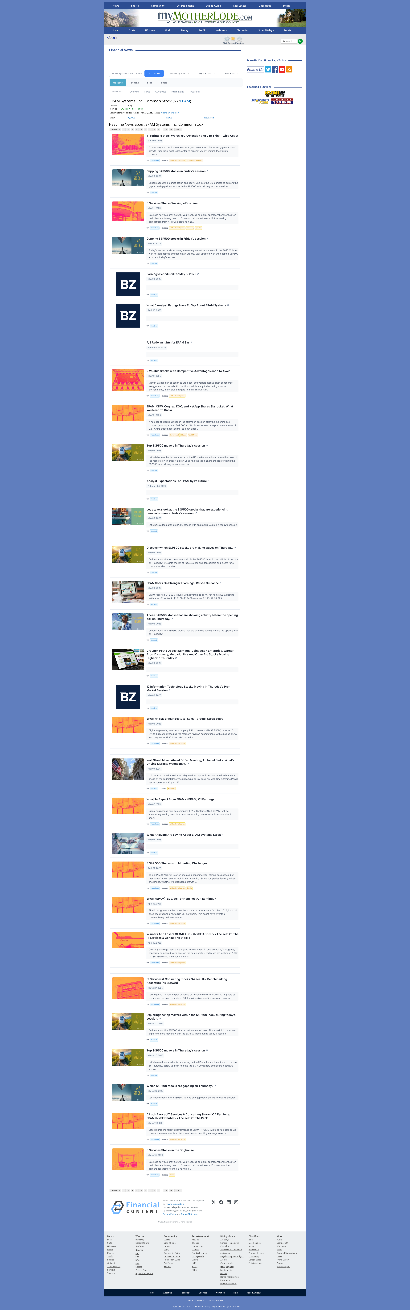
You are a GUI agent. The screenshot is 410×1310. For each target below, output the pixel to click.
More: (280, 1236)
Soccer (138, 1266)
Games (195, 1249)
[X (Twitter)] (213, 1207)
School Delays (266, 30)
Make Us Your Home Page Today (266, 60)
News (116, 5)
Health (167, 1246)
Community (157, 5)
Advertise (220, 1293)
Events (167, 1239)
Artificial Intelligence (177, 160)
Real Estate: (227, 1266)
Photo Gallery (283, 1259)
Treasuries (195, 91)
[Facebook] (221, 1207)
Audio (279, 1239)
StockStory (155, 160)
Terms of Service (195, 1300)
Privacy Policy (169, 1214)
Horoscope (197, 1246)
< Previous (115, 129)
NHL (137, 1263)
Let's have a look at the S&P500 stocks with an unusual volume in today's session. (193, 524)
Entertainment (185, 5)
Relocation (225, 1280)
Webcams (221, 30)
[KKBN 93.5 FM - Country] (282, 100)
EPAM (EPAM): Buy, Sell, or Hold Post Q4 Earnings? (181, 898)
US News (150, 30)
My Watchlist (205, 73)
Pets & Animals (255, 1263)
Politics (110, 1259)
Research (209, 117)
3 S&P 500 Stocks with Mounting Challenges (177, 863)
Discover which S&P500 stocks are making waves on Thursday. (191, 547)
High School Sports (144, 1273)
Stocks (135, 82)
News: (110, 1236)
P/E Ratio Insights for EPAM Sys (170, 342)
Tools (164, 82)
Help (236, 1293)
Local (116, 30)
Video (279, 1249)
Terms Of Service (189, 1214)
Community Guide (172, 1253)
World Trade (193, 435)
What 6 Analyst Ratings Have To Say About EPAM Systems (188, 305)
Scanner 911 (282, 1243)
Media (286, 5)
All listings (224, 1239)
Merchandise (255, 1243)
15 (166, 129)
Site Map (203, 1293)
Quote (131, 117)
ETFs (149, 82)
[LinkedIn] (228, 1207)
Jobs (251, 1239)
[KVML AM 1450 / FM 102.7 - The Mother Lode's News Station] (275, 93)
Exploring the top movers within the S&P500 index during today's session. (191, 1016)
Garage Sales (255, 1259)
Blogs (166, 1249)
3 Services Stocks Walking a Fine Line (172, 203)
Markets (118, 82)
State (132, 30)
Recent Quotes (178, 73)
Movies (195, 1239)
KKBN (194, 1269)
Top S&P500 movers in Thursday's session (177, 445)
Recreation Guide (172, 1259)
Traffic (202, 30)
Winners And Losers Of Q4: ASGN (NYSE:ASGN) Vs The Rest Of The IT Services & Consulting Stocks (192, 935)
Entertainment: (201, 1236)
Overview (134, 91)
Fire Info (167, 1266)
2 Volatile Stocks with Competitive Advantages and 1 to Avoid (188, 371)
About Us (167, 1293)
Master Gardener (228, 1283)
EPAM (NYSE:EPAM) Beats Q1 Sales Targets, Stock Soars (185, 718)
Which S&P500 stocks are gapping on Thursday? (181, 1086)
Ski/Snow (139, 1246)
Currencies (160, 91)
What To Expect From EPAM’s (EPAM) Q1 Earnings (180, 799)
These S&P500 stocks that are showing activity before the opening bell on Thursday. (192, 616)
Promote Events (256, 1253)
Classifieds (264, 5)
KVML (194, 1263)
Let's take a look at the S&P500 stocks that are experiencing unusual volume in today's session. (187, 511)
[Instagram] (236, 1207)
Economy (190, 228)
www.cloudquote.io (175, 1203)
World (168, 30)
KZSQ (194, 1266)
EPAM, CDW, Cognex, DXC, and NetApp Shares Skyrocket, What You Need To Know (190, 408)
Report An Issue (254, 1293)
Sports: (139, 1249)
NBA (137, 1260)
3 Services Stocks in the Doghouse (170, 1150)
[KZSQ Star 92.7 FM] (259, 100)
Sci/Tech (111, 1269)
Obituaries (242, 30)
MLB (137, 1256)
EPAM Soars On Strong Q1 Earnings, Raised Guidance (184, 583)
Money (185, 30)
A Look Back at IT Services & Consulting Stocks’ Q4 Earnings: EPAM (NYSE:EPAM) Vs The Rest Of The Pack (188, 1116)
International (177, 91)
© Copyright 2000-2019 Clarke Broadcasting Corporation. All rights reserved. (205, 1306)
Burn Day (139, 1239)
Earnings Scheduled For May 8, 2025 (173, 274)
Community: (171, 1236)
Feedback (185, 1293)
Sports (135, 5)
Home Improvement (229, 1277)
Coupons (281, 1263)
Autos (251, 1246)
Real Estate (239, 5)
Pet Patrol (168, 1263)
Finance (223, 1273)
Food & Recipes (199, 1253)
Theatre (195, 1243)
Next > (178, 129)
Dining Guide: (228, 1236)
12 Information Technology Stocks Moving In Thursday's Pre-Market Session (188, 688)
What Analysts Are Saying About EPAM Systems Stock (185, 834)
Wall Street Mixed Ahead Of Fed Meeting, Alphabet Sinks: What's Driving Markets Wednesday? (190, 762)
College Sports (142, 1270)
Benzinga (154, 295)
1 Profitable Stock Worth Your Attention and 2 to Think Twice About (192, 135)
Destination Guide (172, 1256)
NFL (137, 1253)
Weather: (140, 1236)
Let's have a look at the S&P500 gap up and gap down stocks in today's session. (193, 1097)
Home (151, 1293)
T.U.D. (279, 1256)
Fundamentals (226, 1270)
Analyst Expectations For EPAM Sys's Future (178, 481)
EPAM (185, 101)
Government (174, 435)
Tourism (288, 30)
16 (171, 129)
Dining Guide (213, 5)
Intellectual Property (194, 160)
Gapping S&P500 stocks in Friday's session (178, 171)
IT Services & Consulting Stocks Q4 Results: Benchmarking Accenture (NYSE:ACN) (187, 980)
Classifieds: (255, 1236)
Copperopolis (226, 1263)
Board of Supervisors (287, 1253)
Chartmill (154, 192)
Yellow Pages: (283, 1266)
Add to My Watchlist (170, 112)
